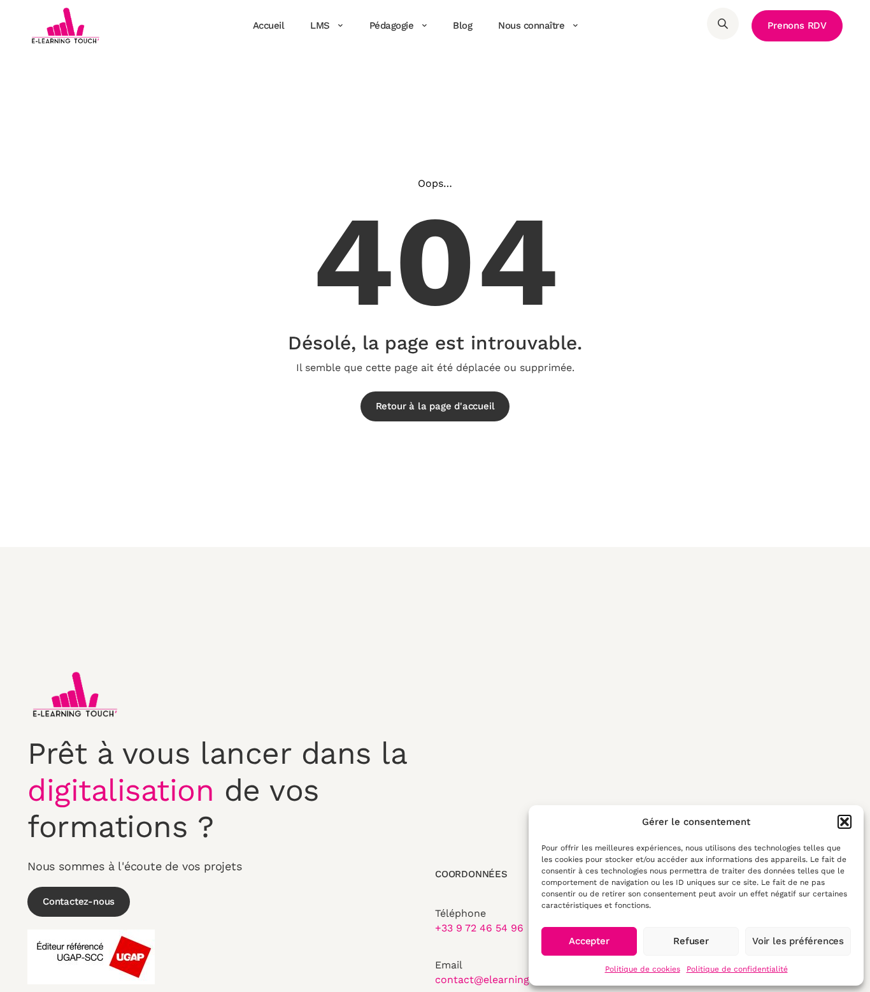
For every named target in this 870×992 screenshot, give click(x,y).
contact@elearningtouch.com (509, 980)
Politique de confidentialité (737, 969)
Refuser (691, 941)
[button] (844, 821)
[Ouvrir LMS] (340, 25)
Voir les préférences (798, 941)
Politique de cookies (642, 969)
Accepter (589, 941)
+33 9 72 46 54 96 (479, 928)
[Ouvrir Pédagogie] (424, 25)
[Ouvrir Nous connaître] (575, 25)
